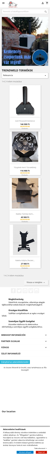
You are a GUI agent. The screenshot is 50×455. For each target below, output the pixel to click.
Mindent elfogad (25, 452)
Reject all (41, 452)
